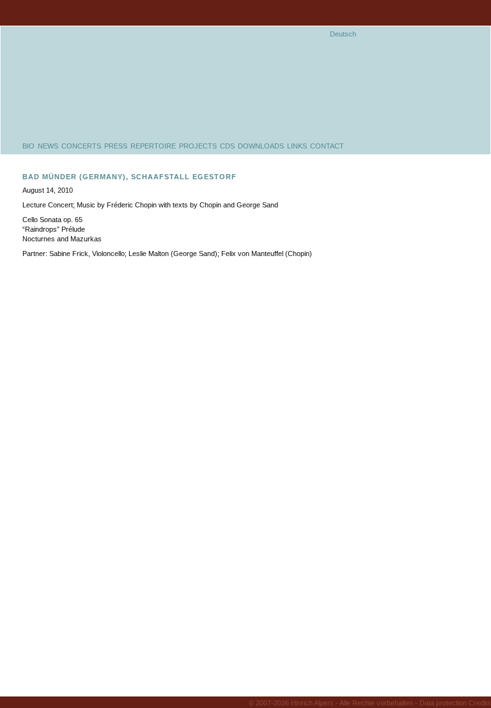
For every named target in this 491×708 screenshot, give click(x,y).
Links (297, 146)
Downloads (261, 146)
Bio (28, 146)
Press (115, 146)
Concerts (81, 146)
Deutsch (343, 34)
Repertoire (153, 146)
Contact (327, 146)
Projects (198, 146)
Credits (480, 703)
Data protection (443, 703)
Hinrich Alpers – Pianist (146, 66)
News (48, 146)
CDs (227, 146)
